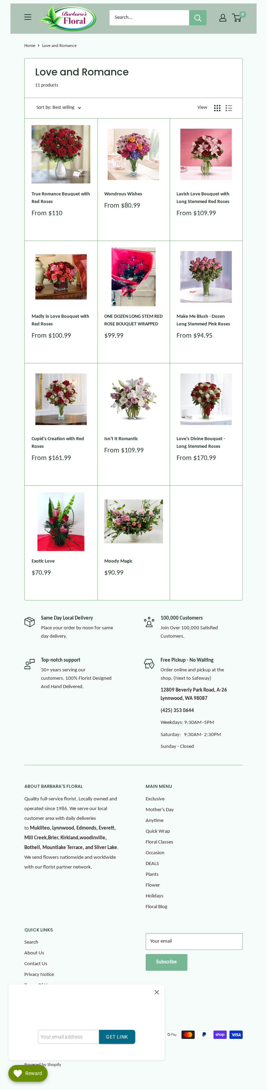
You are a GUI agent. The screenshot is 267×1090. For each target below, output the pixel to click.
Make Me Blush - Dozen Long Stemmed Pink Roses (203, 320)
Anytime (154, 820)
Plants (152, 874)
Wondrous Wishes (123, 194)
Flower (153, 885)
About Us (34, 953)
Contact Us (35, 964)
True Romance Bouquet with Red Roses (61, 198)
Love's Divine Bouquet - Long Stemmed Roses (201, 442)
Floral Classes (159, 842)
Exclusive (155, 799)
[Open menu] (27, 17)
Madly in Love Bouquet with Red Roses (60, 320)
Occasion (155, 853)
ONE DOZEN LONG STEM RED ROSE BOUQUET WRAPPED (133, 320)
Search (31, 942)
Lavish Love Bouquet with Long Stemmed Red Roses (203, 198)
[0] (237, 18)
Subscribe (166, 962)
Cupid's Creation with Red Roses (58, 442)
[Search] (198, 17)
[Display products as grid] (217, 108)
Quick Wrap (158, 831)
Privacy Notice (39, 974)
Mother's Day (160, 810)
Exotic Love (43, 561)
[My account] (222, 18)
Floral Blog (156, 907)
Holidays (154, 896)
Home (29, 45)
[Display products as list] (229, 108)
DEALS (152, 863)
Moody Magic (118, 561)
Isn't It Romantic (121, 439)
